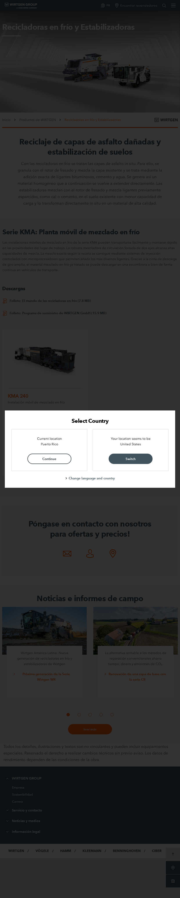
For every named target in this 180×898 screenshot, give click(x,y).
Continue (49, 459)
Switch (131, 459)
